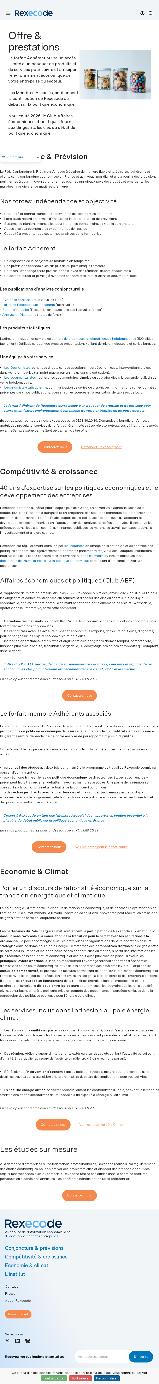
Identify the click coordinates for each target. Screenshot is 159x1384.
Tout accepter (54, 1378)
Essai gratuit (18, 1314)
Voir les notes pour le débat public (101, 847)
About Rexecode (18, 1301)
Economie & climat (26, 1265)
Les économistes (17, 368)
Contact (11, 1286)
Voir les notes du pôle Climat (101, 1125)
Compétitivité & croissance (36, 1257)
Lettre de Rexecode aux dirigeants (28, 305)
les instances (74, 546)
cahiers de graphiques (69, 339)
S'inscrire (141, 1357)
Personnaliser (107, 1378)
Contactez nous (54, 447)
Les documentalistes (20, 377)
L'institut (15, 1274)
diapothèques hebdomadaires (113, 339)
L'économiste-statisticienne (25, 387)
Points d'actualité (15, 310)
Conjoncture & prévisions (34, 1248)
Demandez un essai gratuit (101, 447)
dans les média (92, 556)
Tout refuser (80, 1378)
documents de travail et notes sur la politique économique (44, 561)
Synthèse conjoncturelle (21, 300)
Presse (10, 1293)
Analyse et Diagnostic (19, 315)
